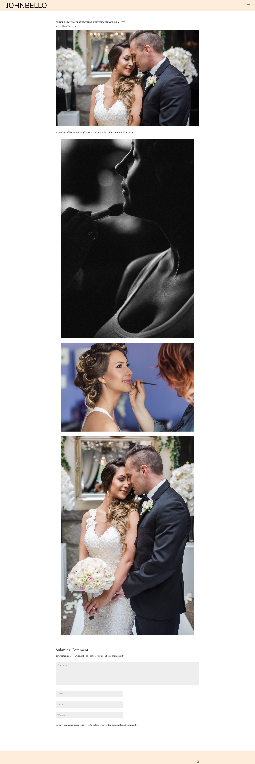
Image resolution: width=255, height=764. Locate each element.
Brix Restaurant (112, 132)
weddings (63, 26)
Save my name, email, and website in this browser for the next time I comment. (98, 725)
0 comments (72, 26)
